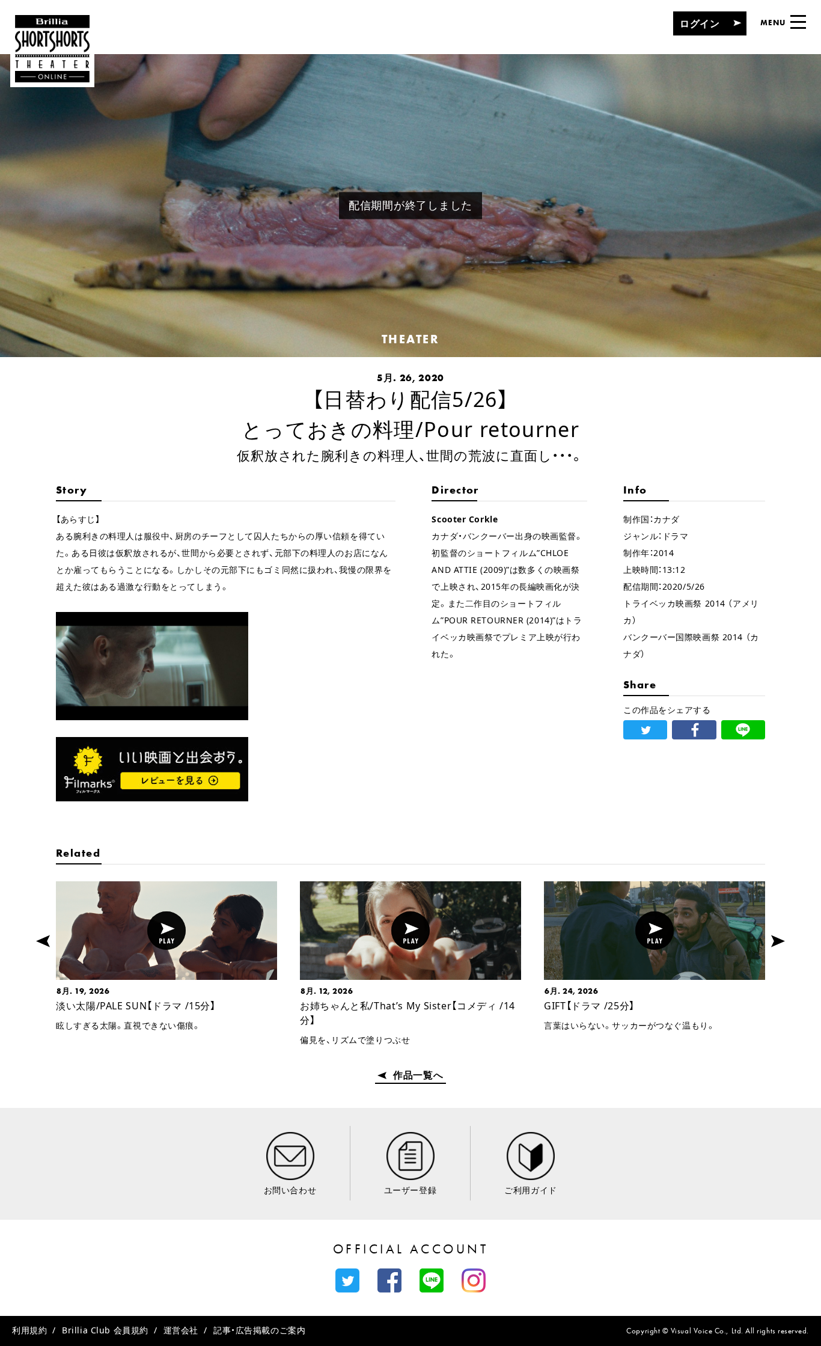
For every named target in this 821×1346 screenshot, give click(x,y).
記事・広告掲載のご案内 (259, 1330)
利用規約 (29, 1330)
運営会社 (180, 1330)
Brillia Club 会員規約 (105, 1330)
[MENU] (798, 22)
